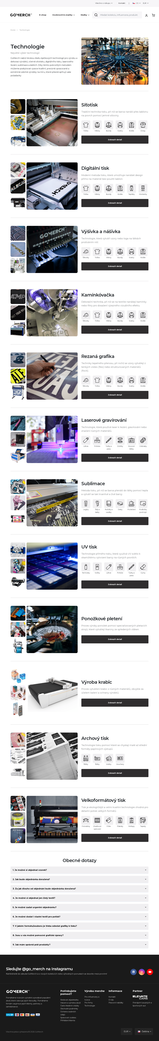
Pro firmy (88, 1003)
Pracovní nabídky (116, 1003)
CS (137, 3)
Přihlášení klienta (67, 1020)
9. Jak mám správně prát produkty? (31, 944)
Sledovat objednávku (69, 1000)
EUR (145, 3)
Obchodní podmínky (69, 1009)
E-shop (42, 15)
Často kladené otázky (69, 1006)
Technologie (89, 1006)
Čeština (145, 1031)
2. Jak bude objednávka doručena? (31, 879)
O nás (111, 1000)
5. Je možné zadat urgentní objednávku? (34, 907)
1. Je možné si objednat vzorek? (30, 870)
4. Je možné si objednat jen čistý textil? (34, 898)
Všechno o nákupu (103, 3)
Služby (84, 15)
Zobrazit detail (115, 140)
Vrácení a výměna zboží (70, 1003)
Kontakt (121, 3)
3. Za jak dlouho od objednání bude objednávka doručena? (44, 889)
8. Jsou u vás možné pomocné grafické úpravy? (38, 935)
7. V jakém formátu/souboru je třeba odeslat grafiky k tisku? (45, 926)
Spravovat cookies (68, 1017)
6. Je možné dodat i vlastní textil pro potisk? (36, 917)
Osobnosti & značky (62, 15)
